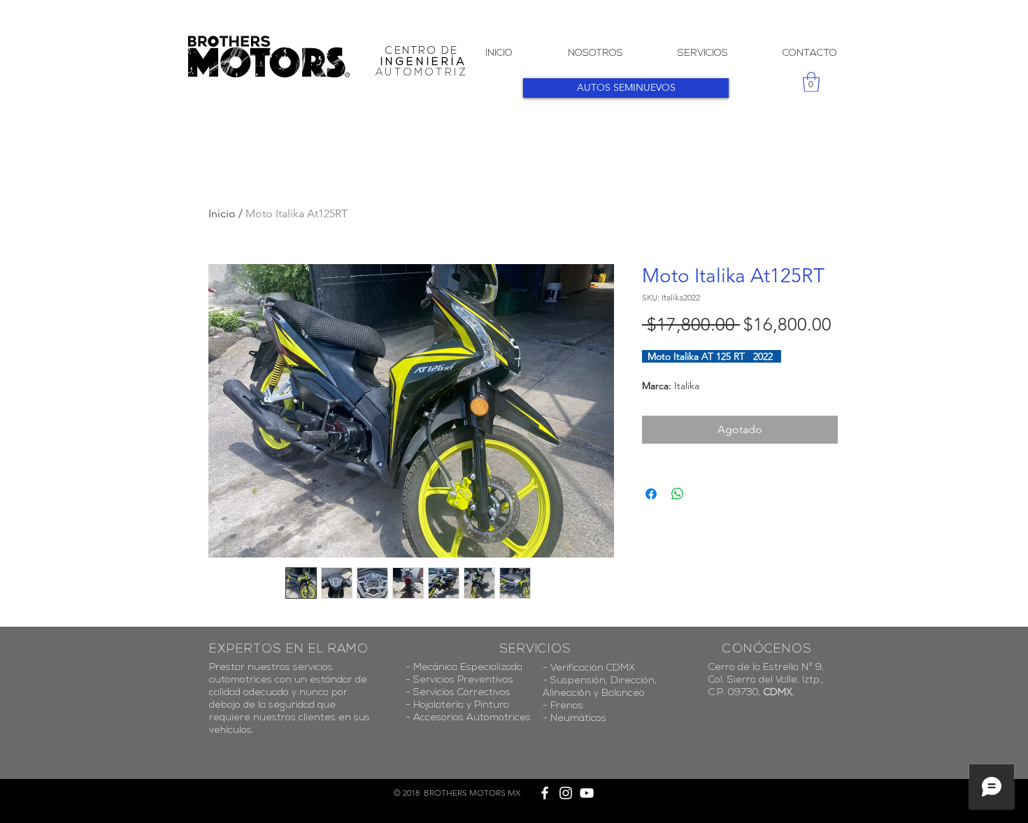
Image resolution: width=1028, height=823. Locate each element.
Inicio (222, 213)
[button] (811, 82)
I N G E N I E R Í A (422, 62)
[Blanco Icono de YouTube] (586, 793)
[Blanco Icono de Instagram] (565, 793)
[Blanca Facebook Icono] (544, 793)
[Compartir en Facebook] (651, 494)
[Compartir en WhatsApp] (677, 494)
